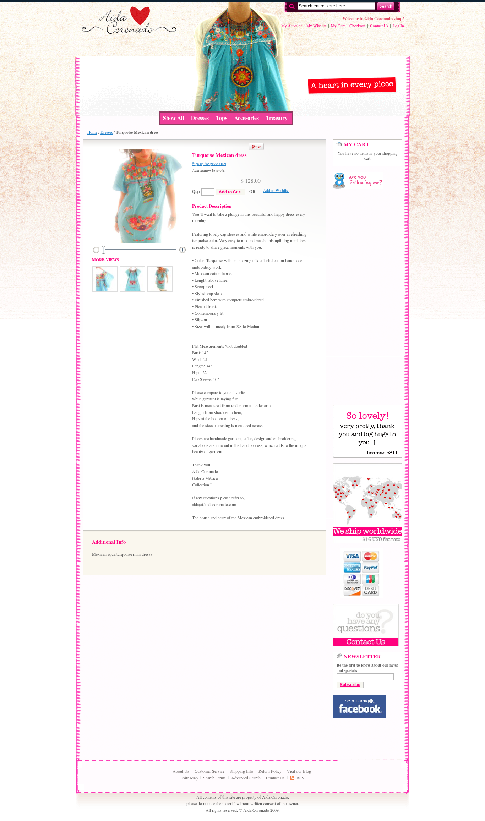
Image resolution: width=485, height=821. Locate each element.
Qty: (196, 191)
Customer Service (209, 771)
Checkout (357, 25)
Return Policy (270, 771)
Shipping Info (241, 771)
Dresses (106, 132)
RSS (300, 778)
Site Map (190, 778)
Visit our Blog (299, 771)
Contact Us (379, 25)
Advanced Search (246, 778)
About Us (181, 771)
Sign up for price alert (209, 163)
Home (92, 132)
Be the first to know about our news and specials (367, 667)
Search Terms (214, 778)
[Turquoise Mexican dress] (105, 290)
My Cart (338, 25)
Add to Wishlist (276, 190)
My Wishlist (316, 25)
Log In (398, 25)
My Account (291, 25)
